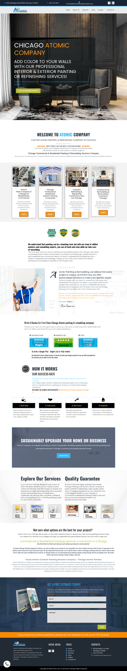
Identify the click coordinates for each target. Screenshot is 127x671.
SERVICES (85, 10)
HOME (68, 10)
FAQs (93, 10)
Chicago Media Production (78, 669)
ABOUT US (76, 10)
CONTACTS (110, 10)
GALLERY (100, 10)
